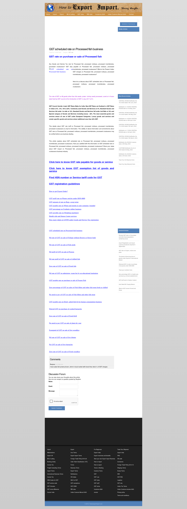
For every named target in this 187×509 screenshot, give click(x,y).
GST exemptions (75, 483)
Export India (97, 452)
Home (48, 14)
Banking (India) (51, 462)
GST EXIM (73, 486)
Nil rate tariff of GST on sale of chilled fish (64, 259)
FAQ (118, 455)
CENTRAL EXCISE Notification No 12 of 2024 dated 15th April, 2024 (128, 125)
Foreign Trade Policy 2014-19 (125, 465)
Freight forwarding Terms (54, 468)
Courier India (50, 492)
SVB (118, 474)
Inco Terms (74, 452)
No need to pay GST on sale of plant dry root (65, 323)
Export (62, 14)
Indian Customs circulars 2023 (125, 489)
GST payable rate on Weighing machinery (64, 213)
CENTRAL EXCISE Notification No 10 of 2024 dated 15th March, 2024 (128, 137)
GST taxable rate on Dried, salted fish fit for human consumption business (75, 302)
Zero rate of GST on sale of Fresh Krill (63, 316)
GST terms (97, 486)
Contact (131, 14)
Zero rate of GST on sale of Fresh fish (62, 266)
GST (95, 474)
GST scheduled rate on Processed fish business (65, 231)
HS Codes (73, 477)
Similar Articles (123, 29)
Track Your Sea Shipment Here (127, 164)
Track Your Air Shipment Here (126, 160)
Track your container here (125, 270)
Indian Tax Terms (122, 486)
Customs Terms (98, 471)
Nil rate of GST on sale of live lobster (62, 337)
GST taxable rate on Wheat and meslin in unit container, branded (72, 206)
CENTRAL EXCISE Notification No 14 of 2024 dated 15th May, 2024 (128, 113)
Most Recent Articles (125, 96)
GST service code (52, 483)
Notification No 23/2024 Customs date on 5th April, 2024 (127, 154)
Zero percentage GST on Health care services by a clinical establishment (128, 275)
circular (96, 492)
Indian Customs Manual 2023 (117, 14)
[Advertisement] (82, 31)
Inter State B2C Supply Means (127, 284)
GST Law (96, 477)
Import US (50, 455)
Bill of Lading (71, 14)
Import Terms (50, 471)
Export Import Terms (76, 455)
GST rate (71, 52)
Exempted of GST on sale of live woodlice (64, 330)
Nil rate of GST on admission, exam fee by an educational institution (73, 273)
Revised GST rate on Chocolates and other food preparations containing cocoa (127, 237)
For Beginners (98, 449)
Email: (51, 386)
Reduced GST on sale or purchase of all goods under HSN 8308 (128, 265)
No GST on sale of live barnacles (61, 344)
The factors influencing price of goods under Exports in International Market (128, 258)
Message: (52, 391)
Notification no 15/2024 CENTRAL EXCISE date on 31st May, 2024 (128, 107)
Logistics (119, 480)
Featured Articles (123, 230)
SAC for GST (74, 480)
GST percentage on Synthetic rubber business (65, 209)
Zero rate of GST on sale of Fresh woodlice (64, 352)
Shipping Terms (121, 468)
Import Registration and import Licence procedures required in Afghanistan (127, 244)
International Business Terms (55, 474)
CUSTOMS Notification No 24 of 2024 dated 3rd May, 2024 (127, 149)
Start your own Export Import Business (104, 459)
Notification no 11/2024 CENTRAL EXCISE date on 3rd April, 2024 (128, 131)
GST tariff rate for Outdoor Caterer (128, 280)
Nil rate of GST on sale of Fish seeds (62, 245)
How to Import (98, 462)
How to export (98, 465)
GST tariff (96, 483)
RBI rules (89, 14)
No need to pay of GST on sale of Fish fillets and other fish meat (72, 295)
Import (55, 14)
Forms (72, 465)
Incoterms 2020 (100, 14)
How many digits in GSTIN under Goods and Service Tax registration (74, 220)
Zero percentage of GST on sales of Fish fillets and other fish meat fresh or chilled (78, 287)
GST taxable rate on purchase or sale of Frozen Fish (67, 280)
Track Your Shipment (123, 449)
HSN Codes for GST (52, 480)
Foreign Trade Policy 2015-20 (79, 459)
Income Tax (50, 465)
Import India (120, 452)
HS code (119, 459)
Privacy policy (121, 492)
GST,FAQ (120, 477)
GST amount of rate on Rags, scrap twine (64, 202)
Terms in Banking (98, 468)
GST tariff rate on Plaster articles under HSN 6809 (67, 198)
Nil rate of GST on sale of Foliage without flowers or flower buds (72, 238)
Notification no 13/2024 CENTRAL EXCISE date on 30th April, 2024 (128, 119)
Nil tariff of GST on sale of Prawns (61, 252)
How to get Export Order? (58, 191)
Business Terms (75, 468)
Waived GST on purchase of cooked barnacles (65, 309)
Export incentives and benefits (102, 455)
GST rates (81, 14)
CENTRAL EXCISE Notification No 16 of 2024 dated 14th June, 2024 (128, 101)
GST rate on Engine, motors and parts (127, 251)
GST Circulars (51, 486)
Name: (51, 381)
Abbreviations (51, 452)
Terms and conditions (123, 495)
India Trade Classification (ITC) (79, 462)
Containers (120, 462)
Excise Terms (121, 471)
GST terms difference (53, 489)
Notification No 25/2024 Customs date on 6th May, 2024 (127, 143)
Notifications (74, 474)
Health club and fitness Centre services (63, 216)
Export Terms (74, 471)
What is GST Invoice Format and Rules (127, 289)
